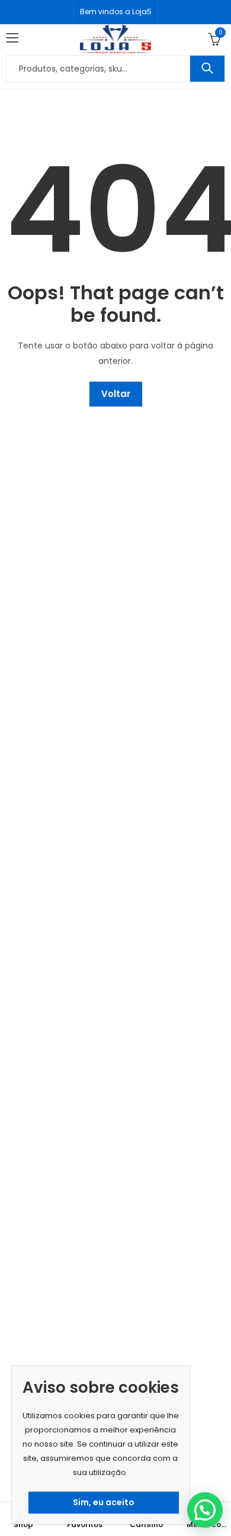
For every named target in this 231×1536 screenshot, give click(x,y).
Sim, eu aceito (103, 1502)
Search (207, 69)
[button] (205, 1510)
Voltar (115, 394)
